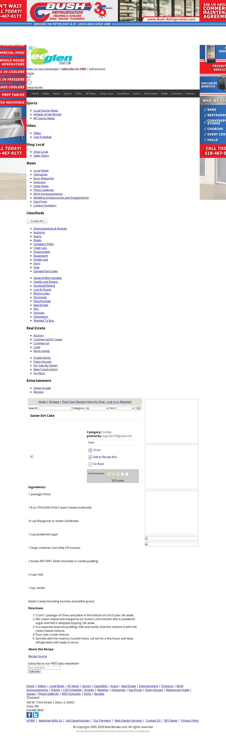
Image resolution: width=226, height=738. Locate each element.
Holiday (107, 432)
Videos (41, 686)
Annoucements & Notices (50, 228)
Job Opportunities (78, 720)
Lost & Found (42, 289)
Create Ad (37, 221)
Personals (40, 297)
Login (30, 73)
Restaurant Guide (177, 690)
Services (39, 313)
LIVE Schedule (72, 690)
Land (37, 347)
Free (36, 267)
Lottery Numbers (45, 205)
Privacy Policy (190, 720)
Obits (78, 93)
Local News (41, 171)
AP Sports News (44, 118)
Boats (37, 240)
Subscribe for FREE (73, 68)
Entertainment (148, 686)
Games (30, 694)
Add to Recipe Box (105, 457)
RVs (36, 309)
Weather (103, 690)
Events (190, 93)
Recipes (39, 392)
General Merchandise (48, 278)
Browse (54, 402)
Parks (87, 694)
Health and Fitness (46, 282)
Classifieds (123, 93)
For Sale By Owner (46, 365)
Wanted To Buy (44, 320)
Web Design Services (128, 720)
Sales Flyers (41, 156)
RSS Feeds (170, 720)
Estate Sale (41, 260)
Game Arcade (42, 388)
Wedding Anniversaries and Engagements (61, 198)
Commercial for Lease (48, 339)
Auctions (39, 232)
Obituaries (40, 174)
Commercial (41, 343)
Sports (68, 93)
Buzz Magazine (44, 178)
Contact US (153, 720)
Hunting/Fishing (44, 286)
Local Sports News (46, 110)
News (56, 93)
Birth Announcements (48, 194)
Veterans (40, 182)
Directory (177, 93)
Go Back (98, 464)
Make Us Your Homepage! (42, 68)
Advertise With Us (50, 720)
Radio (164, 93)
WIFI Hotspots (71, 694)
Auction (39, 335)
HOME (30, 720)
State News (41, 186)
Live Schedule (42, 137)
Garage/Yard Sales (46, 271)
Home (35, 93)
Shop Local (106, 93)
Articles (89, 690)
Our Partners (102, 720)
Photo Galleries (44, 190)
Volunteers (41, 317)
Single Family (42, 358)
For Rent (39, 373)
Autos (136, 93)
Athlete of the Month (47, 114)
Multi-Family (42, 351)
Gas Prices (40, 202)
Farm (37, 263)
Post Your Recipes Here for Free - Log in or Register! (97, 402)
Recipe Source (37, 656)
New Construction (46, 369)
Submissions (97, 68)
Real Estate (150, 93)
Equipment (41, 256)
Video (46, 93)
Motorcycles (42, 293)
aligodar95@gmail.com (117, 436)
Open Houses (43, 362)
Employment (42, 252)
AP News (91, 93)
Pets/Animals (42, 301)
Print (96, 450)
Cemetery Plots (44, 244)
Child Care (40, 248)
